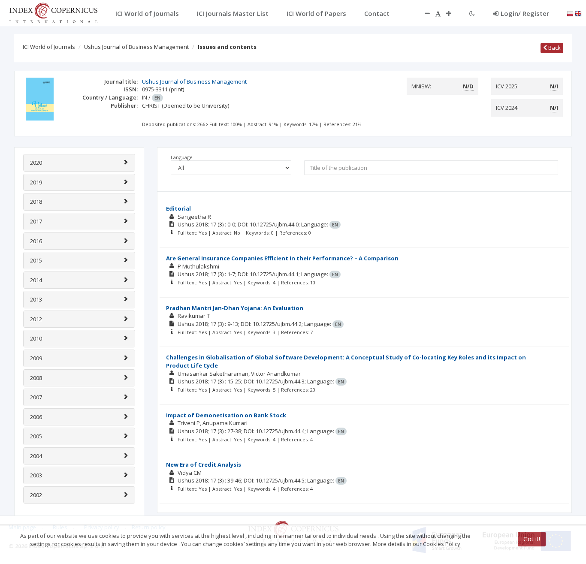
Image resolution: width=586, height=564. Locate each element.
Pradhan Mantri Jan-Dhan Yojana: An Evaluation (234, 308)
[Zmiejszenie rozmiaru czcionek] (423, 13)
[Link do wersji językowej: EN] (578, 13)
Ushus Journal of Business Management (136, 47)
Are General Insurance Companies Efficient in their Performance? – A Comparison (282, 258)
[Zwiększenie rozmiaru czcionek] (453, 13)
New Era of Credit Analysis (203, 464)
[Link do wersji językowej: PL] (570, 13)
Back (554, 47)
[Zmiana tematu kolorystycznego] (472, 13)
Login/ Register (525, 13)
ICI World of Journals (49, 47)
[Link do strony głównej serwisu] (53, 12)
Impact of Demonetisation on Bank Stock (226, 415)
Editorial (178, 208)
